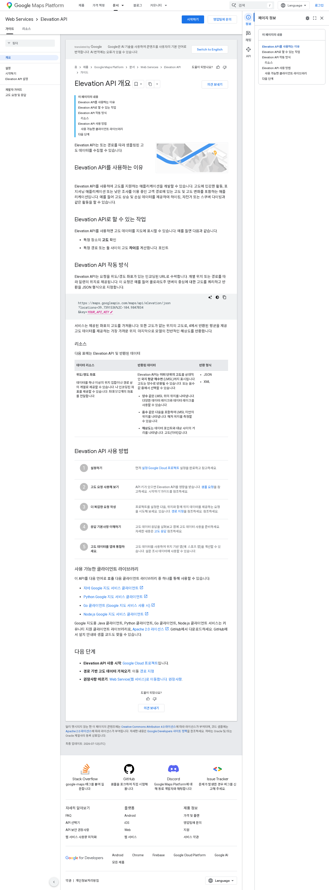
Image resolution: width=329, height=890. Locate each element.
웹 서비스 (130, 837)
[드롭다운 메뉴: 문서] (124, 5)
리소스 (26, 29)
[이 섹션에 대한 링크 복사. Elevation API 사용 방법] (132, 451)
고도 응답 (160, 531)
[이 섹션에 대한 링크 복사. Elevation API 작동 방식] (132, 265)
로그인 (319, 5)
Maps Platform (48, 5)
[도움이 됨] (218, 67)
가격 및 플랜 (191, 815)
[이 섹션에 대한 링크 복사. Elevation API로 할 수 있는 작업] (150, 220)
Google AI (221, 855)
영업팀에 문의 (222, 19)
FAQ (68, 815)
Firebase (159, 855)
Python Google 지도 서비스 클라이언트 (113, 597)
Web (127, 830)
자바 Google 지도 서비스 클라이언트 (111, 588)
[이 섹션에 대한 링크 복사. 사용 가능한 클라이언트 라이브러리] (142, 569)
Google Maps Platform (109, 67)
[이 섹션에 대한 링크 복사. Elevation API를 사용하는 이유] (79, 175)
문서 (116, 5)
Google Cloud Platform (190, 855)
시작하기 (193, 19)
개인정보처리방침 (87, 880)
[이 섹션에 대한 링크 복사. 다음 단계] (100, 652)
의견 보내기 (214, 84)
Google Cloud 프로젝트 (140, 663)
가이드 (9, 29)
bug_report (307, 18)
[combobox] (251, 5)
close (322, 18)
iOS (126, 823)
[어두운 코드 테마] (217, 297)
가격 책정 (98, 5)
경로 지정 (177, 511)
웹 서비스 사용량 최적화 (81, 837)
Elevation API (54, 19)
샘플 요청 (207, 487)
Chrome (138, 855)
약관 (68, 880)
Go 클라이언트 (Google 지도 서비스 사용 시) (116, 605)
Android (130, 815)
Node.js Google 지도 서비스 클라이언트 (113, 614)
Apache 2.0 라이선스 (148, 629)
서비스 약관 (191, 837)
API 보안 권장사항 (77, 830)
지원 (186, 830)
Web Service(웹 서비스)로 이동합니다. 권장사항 (145, 679)
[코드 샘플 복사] (224, 297)
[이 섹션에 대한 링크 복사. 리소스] (91, 344)
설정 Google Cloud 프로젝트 (160, 468)
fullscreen (314, 18)
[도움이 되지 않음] (224, 67)
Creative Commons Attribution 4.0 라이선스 (148, 726)
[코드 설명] (210, 297)
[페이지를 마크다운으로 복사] (150, 84)
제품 (81, 5)
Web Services (19, 19)
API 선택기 (73, 823)
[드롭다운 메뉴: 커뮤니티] (167, 5)
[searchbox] (30, 43)
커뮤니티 (156, 5)
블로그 (137, 5)
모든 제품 (118, 862)
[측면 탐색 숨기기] (53, 881)
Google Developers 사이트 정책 (167, 731)
